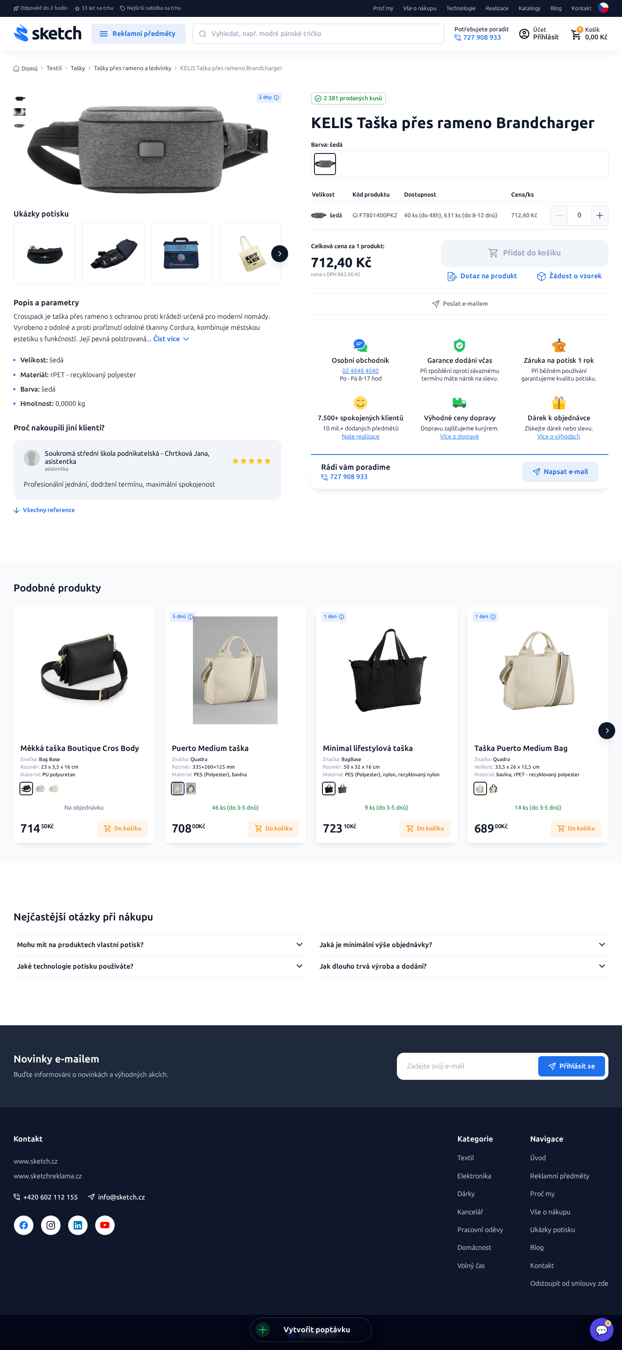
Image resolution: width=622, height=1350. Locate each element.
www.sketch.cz (36, 1161)
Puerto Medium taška (210, 748)
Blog (555, 8)
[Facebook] (24, 1225)
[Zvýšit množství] (599, 215)
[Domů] (47, 34)
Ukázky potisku (552, 1230)
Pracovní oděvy (480, 1230)
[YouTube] (105, 1225)
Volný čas (471, 1266)
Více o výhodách (558, 436)
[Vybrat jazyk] (603, 8)
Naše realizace (361, 436)
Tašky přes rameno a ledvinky (132, 68)
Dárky (466, 1194)
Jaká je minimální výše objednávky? (375, 945)
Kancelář (470, 1212)
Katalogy (529, 8)
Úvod (538, 1158)
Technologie (461, 8)
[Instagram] (51, 1225)
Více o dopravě (459, 436)
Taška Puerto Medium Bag (521, 748)
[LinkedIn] (78, 1225)
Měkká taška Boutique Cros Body (79, 748)
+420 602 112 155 (50, 1197)
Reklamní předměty (559, 1176)
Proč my (383, 8)
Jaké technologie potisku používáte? (75, 966)
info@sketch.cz (121, 1197)
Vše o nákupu (419, 8)
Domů (30, 68)
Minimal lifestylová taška (368, 748)
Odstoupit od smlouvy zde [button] (569, 1283)
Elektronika (474, 1176)
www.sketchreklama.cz (48, 1176)
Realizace (497, 8)
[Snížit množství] (558, 215)
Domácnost (474, 1247)
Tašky (78, 68)
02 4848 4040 (360, 371)
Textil (54, 68)
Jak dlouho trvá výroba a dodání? (373, 966)
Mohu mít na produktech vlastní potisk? (80, 945)
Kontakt (582, 8)
